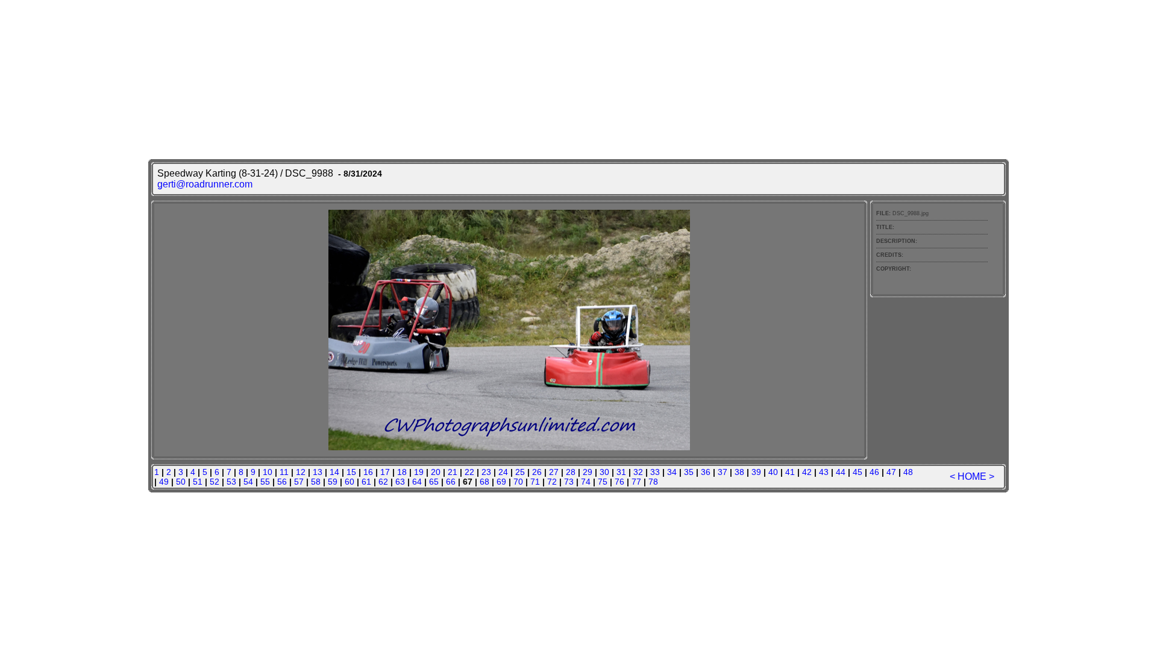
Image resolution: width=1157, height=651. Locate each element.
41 (790, 472)
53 (231, 481)
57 (299, 481)
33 (655, 472)
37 (722, 472)
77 (636, 481)
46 (874, 472)
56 (282, 481)
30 (604, 472)
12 (301, 472)
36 (705, 472)
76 (619, 481)
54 (248, 481)
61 (366, 481)
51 (197, 481)
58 (316, 481)
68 (484, 481)
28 (570, 472)
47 (891, 472)
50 (181, 481)
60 (349, 481)
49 (164, 481)
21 (452, 472)
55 (265, 481)
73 (569, 481)
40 (773, 472)
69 (501, 481)
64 (417, 481)
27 (554, 472)
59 (332, 481)
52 (214, 481)
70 (518, 481)
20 (436, 472)
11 (284, 472)
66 (451, 481)
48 (908, 472)
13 (317, 472)
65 (434, 481)
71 (535, 481)
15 (351, 472)
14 (334, 472)
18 (402, 472)
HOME (972, 476)
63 (400, 481)
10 (267, 472)
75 (602, 481)
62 (383, 481)
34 (672, 472)
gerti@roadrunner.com (204, 184)
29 (587, 472)
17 (385, 472)
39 (756, 472)
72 (552, 481)
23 (486, 472)
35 (689, 472)
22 (469, 472)
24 (503, 472)
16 (368, 472)
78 (653, 481)
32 (638, 472)
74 (586, 481)
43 (824, 472)
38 (739, 472)
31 (621, 472)
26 (537, 472)
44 (840, 472)
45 (857, 472)
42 (807, 472)
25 (520, 472)
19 (419, 472)
